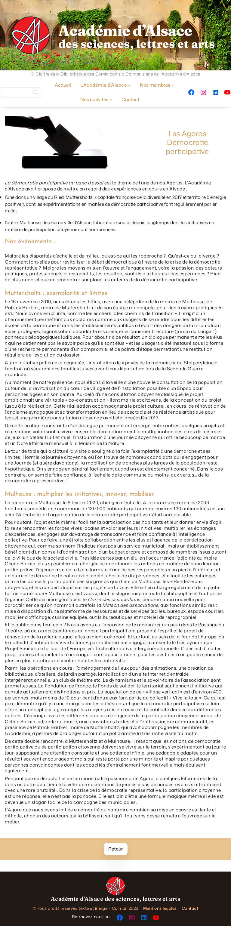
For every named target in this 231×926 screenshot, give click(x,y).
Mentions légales (160, 908)
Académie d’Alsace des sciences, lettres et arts (115, 898)
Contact (190, 908)
